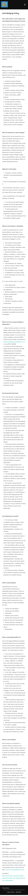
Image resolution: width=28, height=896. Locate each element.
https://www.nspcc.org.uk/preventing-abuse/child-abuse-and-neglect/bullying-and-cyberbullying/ (13, 878)
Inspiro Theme (10, 892)
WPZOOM (18, 892)
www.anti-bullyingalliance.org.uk (15, 869)
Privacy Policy (5, 888)
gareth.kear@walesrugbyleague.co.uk (14, 342)
